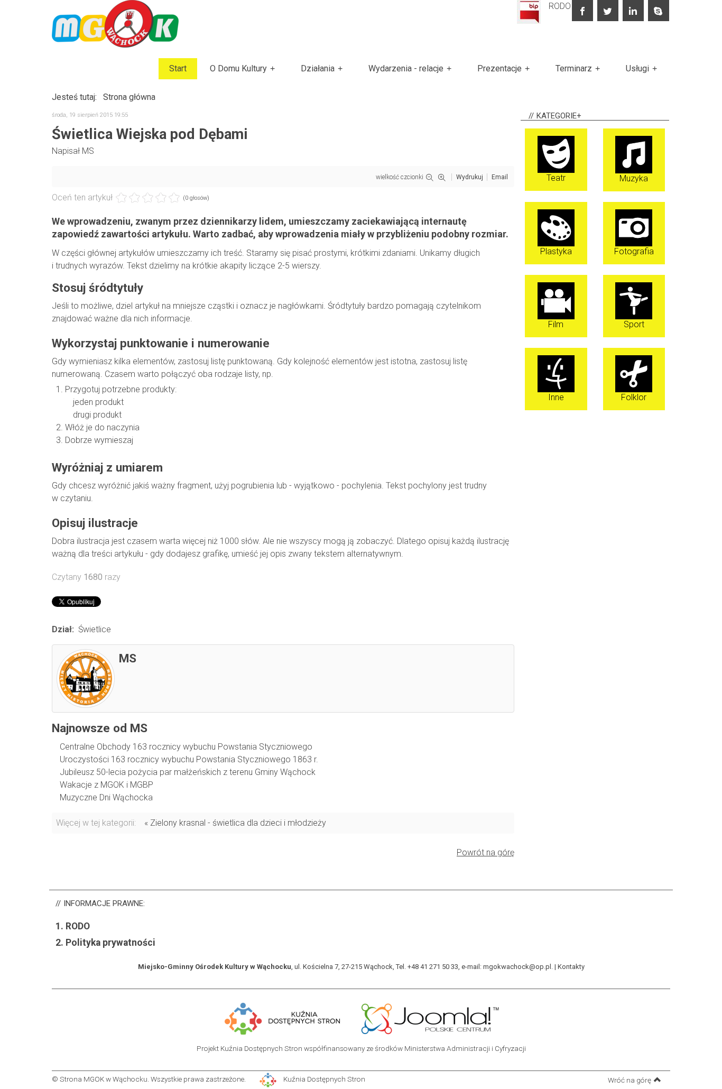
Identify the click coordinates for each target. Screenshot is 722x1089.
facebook (582, 10)
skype (658, 10)
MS (88, 151)
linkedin (633, 10)
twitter (607, 10)
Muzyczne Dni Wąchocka (106, 797)
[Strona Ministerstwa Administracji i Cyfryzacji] (352, 1017)
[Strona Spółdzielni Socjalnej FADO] (354, 1017)
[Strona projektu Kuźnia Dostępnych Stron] (283, 1017)
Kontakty (571, 967)
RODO (560, 6)
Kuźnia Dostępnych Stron (323, 1079)
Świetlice (94, 629)
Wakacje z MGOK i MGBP (106, 785)
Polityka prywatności (110, 942)
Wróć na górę (629, 1080)
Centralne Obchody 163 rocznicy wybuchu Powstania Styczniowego (186, 747)
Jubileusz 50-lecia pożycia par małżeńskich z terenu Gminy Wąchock (188, 772)
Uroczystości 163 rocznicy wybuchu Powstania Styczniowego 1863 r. (189, 759)
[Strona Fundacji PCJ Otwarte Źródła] (430, 1017)
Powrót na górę (485, 852)
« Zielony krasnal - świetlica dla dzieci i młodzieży (235, 823)
